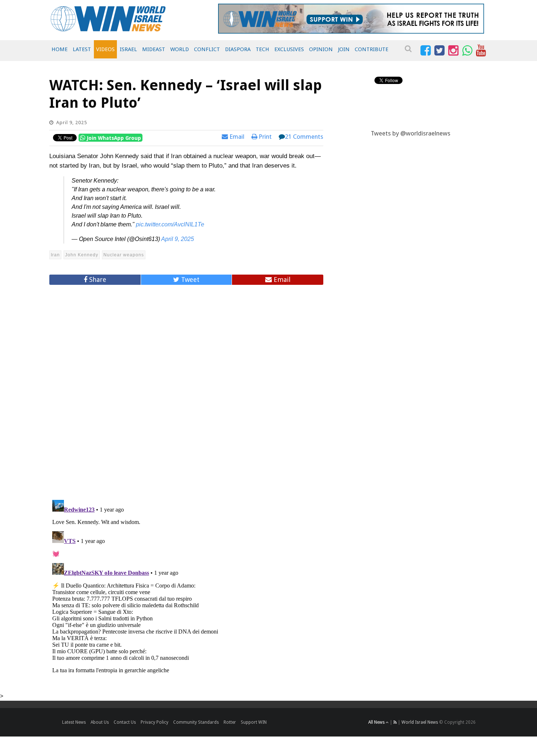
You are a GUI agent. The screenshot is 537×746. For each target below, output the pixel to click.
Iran (55, 254)
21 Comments (304, 136)
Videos (105, 49)
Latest (82, 49)
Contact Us (125, 722)
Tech (262, 49)
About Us (100, 722)
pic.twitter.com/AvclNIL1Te (170, 224)
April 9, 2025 (177, 239)
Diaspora (238, 49)
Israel (128, 49)
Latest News (74, 722)
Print (264, 136)
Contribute (371, 49)
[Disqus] (186, 389)
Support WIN (254, 722)
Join (344, 49)
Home (60, 49)
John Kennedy (81, 254)
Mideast (153, 49)
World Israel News (419, 722)
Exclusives (289, 49)
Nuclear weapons (123, 254)
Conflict (207, 49)
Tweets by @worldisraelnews (410, 133)
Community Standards (196, 722)
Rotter (230, 722)
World (179, 49)
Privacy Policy (154, 722)
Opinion (321, 49)
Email (236, 136)
